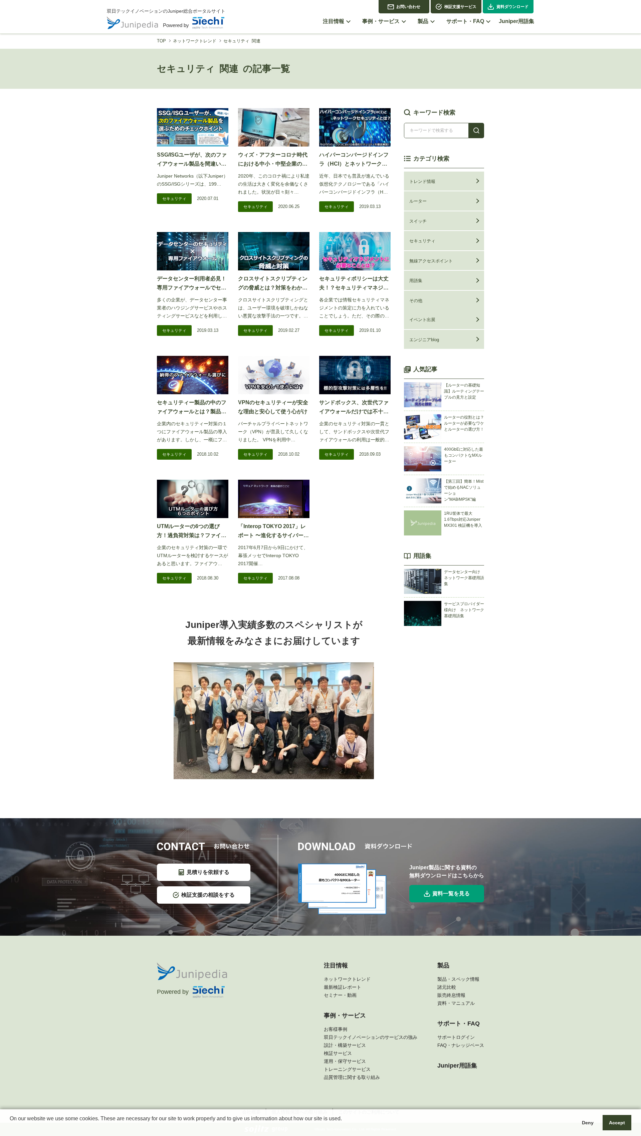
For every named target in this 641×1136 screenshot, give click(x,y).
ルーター (418, 201)
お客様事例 (335, 1029)
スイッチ (418, 221)
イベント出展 (422, 319)
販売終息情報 (451, 995)
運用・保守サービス (345, 1061)
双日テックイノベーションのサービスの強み (370, 1037)
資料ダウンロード (512, 6)
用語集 (415, 280)
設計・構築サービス (345, 1045)
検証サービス (338, 1053)
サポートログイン (456, 1037)
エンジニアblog (424, 339)
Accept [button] (617, 1122)
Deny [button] (588, 1122)
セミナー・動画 (340, 995)
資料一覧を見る (451, 893)
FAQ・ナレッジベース (460, 1045)
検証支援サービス (460, 6)
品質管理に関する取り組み (352, 1077)
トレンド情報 (422, 181)
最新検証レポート (342, 987)
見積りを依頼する (208, 872)
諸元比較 (446, 987)
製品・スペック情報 (458, 979)
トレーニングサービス (347, 1069)
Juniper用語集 (457, 1065)
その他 (415, 300)
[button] (11, 1127)
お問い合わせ (408, 6)
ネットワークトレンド (194, 40)
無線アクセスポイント (431, 260)
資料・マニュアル (456, 1003)
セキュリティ (174, 198)
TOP (161, 40)
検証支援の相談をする (208, 895)
